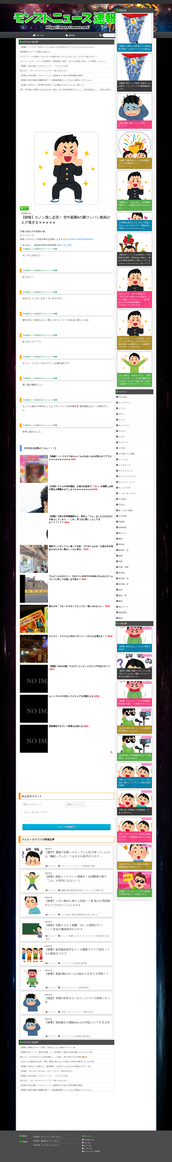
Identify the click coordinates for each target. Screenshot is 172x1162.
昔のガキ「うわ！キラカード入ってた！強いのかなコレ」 (44, 71)
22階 (63, 1012)
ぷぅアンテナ (87, 1148)
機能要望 (74, 890)
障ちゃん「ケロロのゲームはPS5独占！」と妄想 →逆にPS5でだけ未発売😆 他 (53, 1057)
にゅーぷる (87, 1145)
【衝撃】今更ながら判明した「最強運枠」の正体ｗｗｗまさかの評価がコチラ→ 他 (55, 1066)
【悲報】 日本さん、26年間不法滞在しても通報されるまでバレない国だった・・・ (55, 85)
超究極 (84, 963)
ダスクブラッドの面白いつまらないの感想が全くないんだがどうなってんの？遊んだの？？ (58, 56)
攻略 (67, 890)
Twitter (25, 1142)
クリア (64, 963)
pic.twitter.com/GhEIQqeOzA (79, 239)
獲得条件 (101, 936)
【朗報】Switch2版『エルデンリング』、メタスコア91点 (44, 66)
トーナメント (76, 866)
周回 (74, 915)
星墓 (80, 988)
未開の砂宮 (88, 1012)
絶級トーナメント (87, 890)
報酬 (63, 890)
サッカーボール (89, 936)
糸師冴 (77, 963)
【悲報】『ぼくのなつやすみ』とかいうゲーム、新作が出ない (46, 1071)
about (24, 1136)
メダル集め (66, 915)
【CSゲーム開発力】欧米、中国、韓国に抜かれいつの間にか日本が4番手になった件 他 (57, 1061)
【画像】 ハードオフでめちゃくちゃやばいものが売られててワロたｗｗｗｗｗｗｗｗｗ (57, 47)
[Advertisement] (66, 111)
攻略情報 (80, 915)
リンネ (70, 963)
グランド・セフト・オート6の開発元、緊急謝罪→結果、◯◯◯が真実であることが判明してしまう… (63, 61)
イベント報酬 (67, 936)
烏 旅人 (88, 915)
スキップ (65, 866)
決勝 (93, 866)
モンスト (74, 988)
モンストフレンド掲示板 (91, 1151)
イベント (65, 1036)
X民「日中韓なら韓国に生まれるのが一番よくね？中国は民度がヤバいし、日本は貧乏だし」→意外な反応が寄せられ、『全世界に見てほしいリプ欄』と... (85, 89)
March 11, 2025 (64, 245)
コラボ (73, 1036)
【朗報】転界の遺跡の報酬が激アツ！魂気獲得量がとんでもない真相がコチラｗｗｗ (56, 80)
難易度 (86, 988)
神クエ (95, 915)
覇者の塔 (99, 890)
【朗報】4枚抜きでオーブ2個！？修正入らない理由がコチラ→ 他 (47, 1047)
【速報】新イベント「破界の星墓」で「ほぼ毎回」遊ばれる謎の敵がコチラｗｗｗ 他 (56, 1052)
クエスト (52, 866)
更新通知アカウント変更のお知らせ (35, 52)
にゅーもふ (87, 1142)
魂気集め (87, 1036)
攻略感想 (86, 866)
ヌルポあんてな (88, 1140)
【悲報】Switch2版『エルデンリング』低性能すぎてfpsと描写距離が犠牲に (52, 75)
